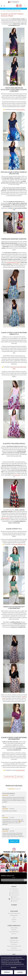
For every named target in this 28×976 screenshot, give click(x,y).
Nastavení (13, 967)
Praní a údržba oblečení (14, 931)
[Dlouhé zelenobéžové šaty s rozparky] (14, 590)
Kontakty (14, 921)
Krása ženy (14, 919)
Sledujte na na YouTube (15, 899)
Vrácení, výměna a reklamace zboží (14, 950)
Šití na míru (14, 933)
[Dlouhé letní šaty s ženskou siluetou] (14, 649)
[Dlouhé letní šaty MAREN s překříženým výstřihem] (13, 42)
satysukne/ (15, 897)
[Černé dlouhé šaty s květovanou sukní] (14, 71)
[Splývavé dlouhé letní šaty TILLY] (14, 155)
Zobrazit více (14, 841)
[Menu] (24, 5)
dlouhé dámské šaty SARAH (13, 262)
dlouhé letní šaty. (20, 109)
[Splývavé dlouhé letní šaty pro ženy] (14, 313)
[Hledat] (1, 5)
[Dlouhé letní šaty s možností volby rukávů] (14, 222)
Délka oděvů (14, 929)
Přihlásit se (25, 880)
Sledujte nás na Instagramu (14, 852)
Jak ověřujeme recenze (14, 940)
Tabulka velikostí (14, 927)
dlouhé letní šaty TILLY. (19, 544)
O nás (14, 917)
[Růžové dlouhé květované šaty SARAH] (14, 424)
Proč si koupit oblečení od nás (14, 913)
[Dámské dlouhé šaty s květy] (14, 493)
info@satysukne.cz (15, 889)
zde (18, 961)
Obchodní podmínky (14, 942)
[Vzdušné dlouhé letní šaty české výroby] (14, 718)
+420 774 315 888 (15, 891)
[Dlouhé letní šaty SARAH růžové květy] (14, 395)
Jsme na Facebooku (15, 895)
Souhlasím (20, 972)
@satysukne (15, 901)
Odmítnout (7, 972)
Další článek (20, 776)
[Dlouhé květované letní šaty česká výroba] (14, 284)
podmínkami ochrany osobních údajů (19, 882)
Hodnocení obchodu (14, 785)
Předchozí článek (9, 776)
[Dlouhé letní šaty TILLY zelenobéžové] (13, 561)
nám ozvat (17, 475)
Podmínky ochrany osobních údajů (14, 946)
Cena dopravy (14, 948)
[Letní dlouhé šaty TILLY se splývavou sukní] (13, 126)
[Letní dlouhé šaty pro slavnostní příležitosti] (14, 678)
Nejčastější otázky (14, 915)
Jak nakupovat (14, 944)
